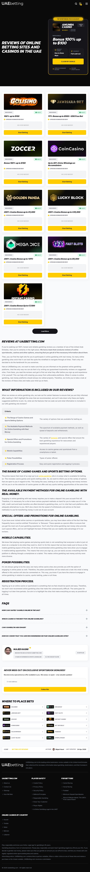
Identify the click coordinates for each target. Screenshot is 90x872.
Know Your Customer (40, 802)
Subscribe (45, 689)
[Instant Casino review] (23, 291)
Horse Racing (67, 787)
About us (7, 783)
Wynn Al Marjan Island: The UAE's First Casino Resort (74, 798)
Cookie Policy (38, 783)
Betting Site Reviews (20, 749)
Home (6, 749)
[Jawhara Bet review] (67, 102)
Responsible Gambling (40, 798)
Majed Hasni (20, 649)
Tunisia (6, 823)
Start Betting (23, 132)
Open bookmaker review (60, 68)
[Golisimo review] (23, 102)
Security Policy (38, 790)
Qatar (6, 827)
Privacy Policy (38, 787)
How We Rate (8, 794)
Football (65, 790)
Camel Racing (67, 783)
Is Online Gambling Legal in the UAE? (45, 809)
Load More (45, 331)
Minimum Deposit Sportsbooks (73, 794)
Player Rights (37, 805)
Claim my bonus (68, 61)
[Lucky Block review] (67, 198)
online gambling (45, 476)
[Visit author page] (8, 651)
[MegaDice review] (23, 244)
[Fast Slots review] (67, 244)
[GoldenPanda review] (23, 198)
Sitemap (6, 790)
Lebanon (6, 835)
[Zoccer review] (23, 149)
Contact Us (7, 787)
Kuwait (6, 819)
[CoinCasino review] (67, 149)
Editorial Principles (39, 794)
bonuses (54, 438)
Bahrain (6, 831)
